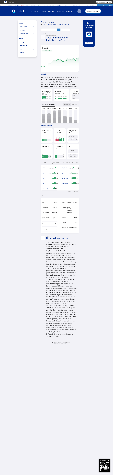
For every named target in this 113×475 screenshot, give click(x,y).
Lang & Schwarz (66, 342)
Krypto (21, 42)
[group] (89, 33)
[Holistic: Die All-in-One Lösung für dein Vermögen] (41, 22)
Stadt (22, 53)
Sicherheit (60, 11)
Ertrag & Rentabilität (55, 163)
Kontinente (24, 34)
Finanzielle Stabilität (68, 163)
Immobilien (23, 46)
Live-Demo (34, 11)
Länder (22, 30)
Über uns (51, 11)
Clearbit (64, 343)
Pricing (43, 11)
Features (69, 11)
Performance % (67, 104)
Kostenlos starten (92, 11)
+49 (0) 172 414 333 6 (106, 5)
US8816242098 (52, 35)
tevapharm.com (72, 227)
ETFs (21, 38)
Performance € (75, 104)
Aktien (21, 23)
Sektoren (23, 27)
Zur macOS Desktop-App (103, 2)
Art (21, 49)
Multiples (44, 163)
